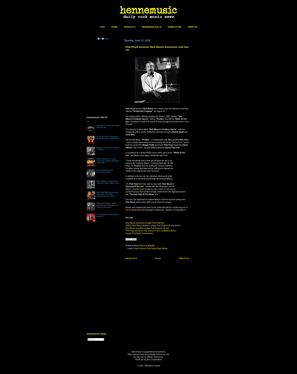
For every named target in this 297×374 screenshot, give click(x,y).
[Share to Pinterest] (135, 239)
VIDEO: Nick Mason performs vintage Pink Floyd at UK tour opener (153, 225)
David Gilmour (140, 248)
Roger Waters (162, 248)
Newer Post (131, 258)
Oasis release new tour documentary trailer (104, 171)
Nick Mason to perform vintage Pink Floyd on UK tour (147, 228)
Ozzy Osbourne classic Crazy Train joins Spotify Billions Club (107, 182)
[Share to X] (131, 239)
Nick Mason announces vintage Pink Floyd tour (145, 223)
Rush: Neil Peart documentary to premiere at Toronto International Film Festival (107, 194)
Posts (91, 339)
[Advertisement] (104, 61)
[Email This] (126, 239)
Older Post (183, 258)
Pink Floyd (151, 248)
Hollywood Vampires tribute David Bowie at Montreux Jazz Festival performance (107, 205)
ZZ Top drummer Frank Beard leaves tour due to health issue (107, 138)
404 (88, 121)
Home (158, 258)
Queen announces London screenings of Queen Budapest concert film (107, 161)
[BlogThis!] (129, 239)
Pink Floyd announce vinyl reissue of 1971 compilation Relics (151, 231)
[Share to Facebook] (133, 239)
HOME (102, 27)
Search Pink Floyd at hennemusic (139, 233)
